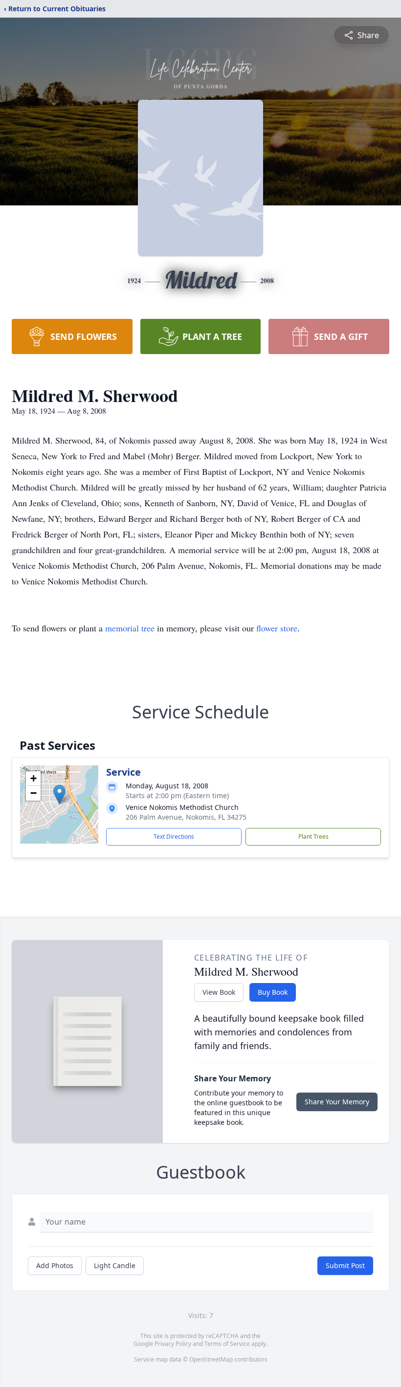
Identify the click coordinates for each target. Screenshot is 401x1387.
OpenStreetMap (211, 1359)
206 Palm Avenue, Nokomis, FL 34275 (186, 817)
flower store (276, 628)
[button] (59, 794)
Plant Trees (313, 836)
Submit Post (345, 1265)
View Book (218, 992)
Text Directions (174, 836)
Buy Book (273, 992)
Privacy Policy (173, 1344)
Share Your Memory (337, 1101)
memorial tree (130, 628)
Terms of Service (227, 1344)
